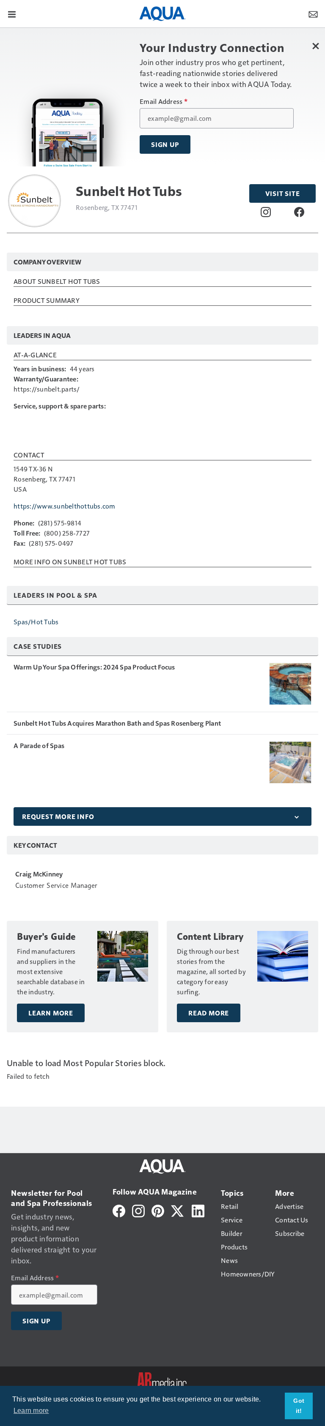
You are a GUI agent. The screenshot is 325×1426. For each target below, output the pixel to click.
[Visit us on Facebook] (299, 211)
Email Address (163, 101)
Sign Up (165, 144)
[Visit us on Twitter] (178, 1210)
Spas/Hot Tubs (36, 621)
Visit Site (282, 193)
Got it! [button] (298, 1405)
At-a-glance (35, 355)
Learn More (50, 1013)
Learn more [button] (31, 1410)
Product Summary (47, 301)
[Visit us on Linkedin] (198, 1210)
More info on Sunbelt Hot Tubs (70, 562)
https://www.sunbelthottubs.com (65, 505)
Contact (29, 455)
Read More (208, 1013)
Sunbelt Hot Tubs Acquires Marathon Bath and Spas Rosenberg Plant (117, 723)
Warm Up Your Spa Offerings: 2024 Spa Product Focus (94, 667)
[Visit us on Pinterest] (157, 1210)
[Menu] (12, 13)
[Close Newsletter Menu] (315, 46)
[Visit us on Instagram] (266, 211)
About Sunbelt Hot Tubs (57, 282)
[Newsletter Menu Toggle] (313, 13)
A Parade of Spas (39, 745)
